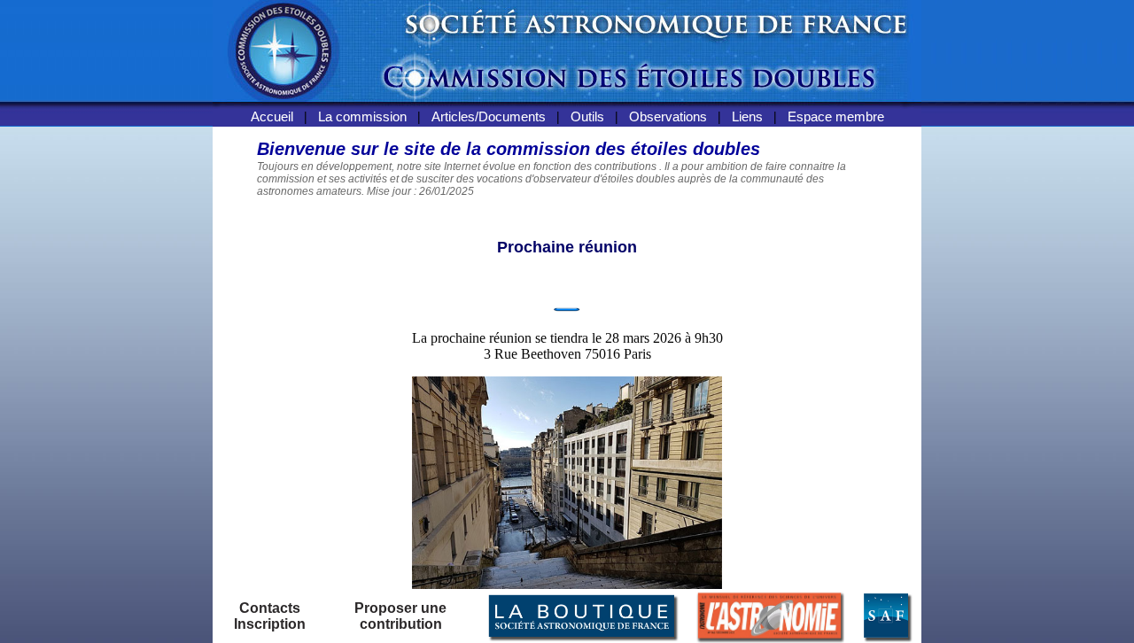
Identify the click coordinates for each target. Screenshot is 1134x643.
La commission (362, 116)
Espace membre (836, 116)
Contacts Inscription (270, 615)
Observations (668, 116)
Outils (587, 116)
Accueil (272, 116)
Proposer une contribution (400, 615)
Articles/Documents (488, 116)
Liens (747, 116)
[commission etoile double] (567, 104)
